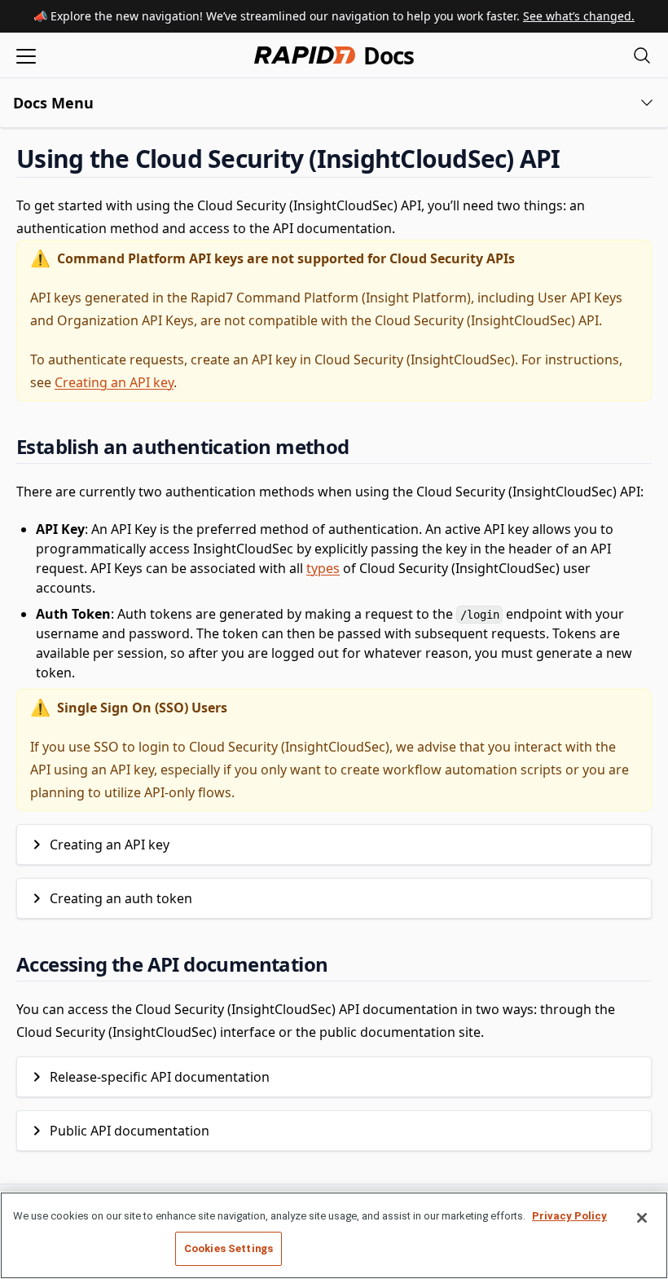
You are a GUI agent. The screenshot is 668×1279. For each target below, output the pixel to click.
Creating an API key (114, 382)
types (323, 568)
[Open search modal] (642, 55)
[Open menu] (26, 55)
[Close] (642, 1218)
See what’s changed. (579, 16)
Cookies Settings (228, 1248)
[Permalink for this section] (574, 158)
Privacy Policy (569, 1216)
